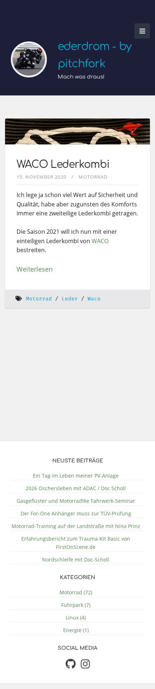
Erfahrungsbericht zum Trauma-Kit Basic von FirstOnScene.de (75, 542)
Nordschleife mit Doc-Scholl (75, 559)
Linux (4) (76, 617)
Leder (70, 298)
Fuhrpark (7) (75, 604)
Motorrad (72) (75, 592)
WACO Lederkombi (63, 164)
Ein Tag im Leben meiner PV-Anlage (76, 475)
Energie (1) (76, 630)
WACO (100, 241)
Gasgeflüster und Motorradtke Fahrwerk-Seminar (76, 500)
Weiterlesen (35, 269)
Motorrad (93, 177)
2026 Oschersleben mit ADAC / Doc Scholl (76, 488)
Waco (94, 298)
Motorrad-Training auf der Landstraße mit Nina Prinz (76, 526)
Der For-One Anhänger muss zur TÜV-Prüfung (76, 513)
